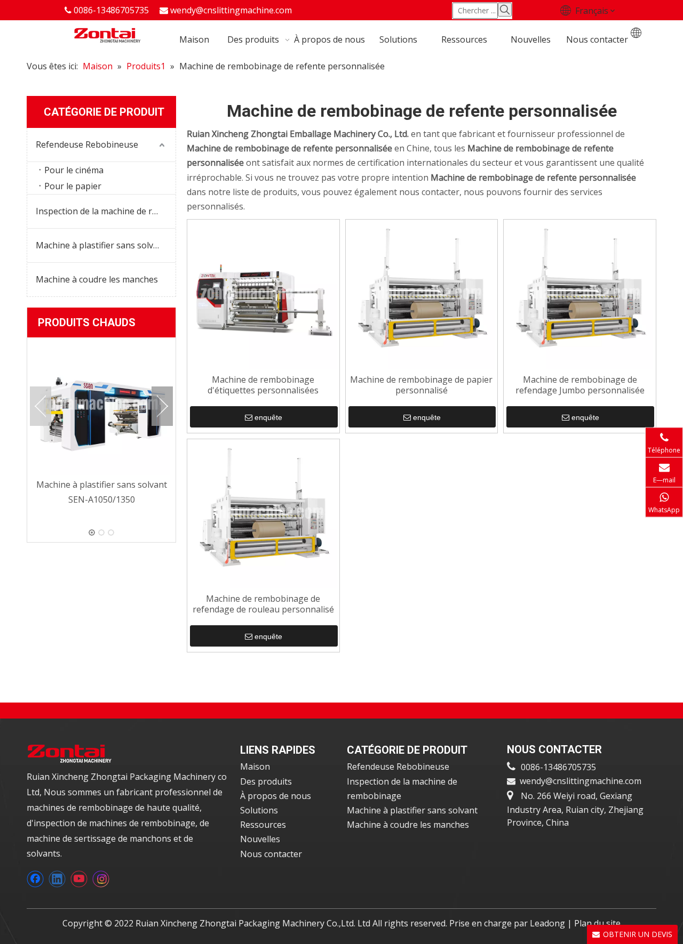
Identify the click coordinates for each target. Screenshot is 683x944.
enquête (268, 417)
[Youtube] (79, 878)
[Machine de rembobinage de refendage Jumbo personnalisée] (579, 295)
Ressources (263, 824)
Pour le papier (72, 186)
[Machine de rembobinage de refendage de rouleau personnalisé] (263, 514)
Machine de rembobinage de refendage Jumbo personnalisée (580, 385)
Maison (255, 766)
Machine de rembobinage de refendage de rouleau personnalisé (263, 604)
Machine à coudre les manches (97, 279)
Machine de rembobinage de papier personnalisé (421, 385)
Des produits (266, 781)
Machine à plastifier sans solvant (101, 245)
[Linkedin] (57, 878)
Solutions (259, 810)
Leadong (548, 923)
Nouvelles (260, 839)
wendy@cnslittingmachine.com (231, 10)
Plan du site (597, 923)
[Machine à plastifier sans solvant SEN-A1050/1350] (101, 406)
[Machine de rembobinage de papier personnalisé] (421, 295)
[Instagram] (100, 878)
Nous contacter (271, 854)
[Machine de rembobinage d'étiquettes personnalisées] (263, 295)
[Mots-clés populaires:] (505, 10)
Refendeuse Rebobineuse (87, 144)
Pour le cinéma (74, 170)
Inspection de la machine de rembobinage (106, 211)
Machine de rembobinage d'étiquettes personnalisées (263, 385)
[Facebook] (35, 878)
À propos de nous (275, 796)
